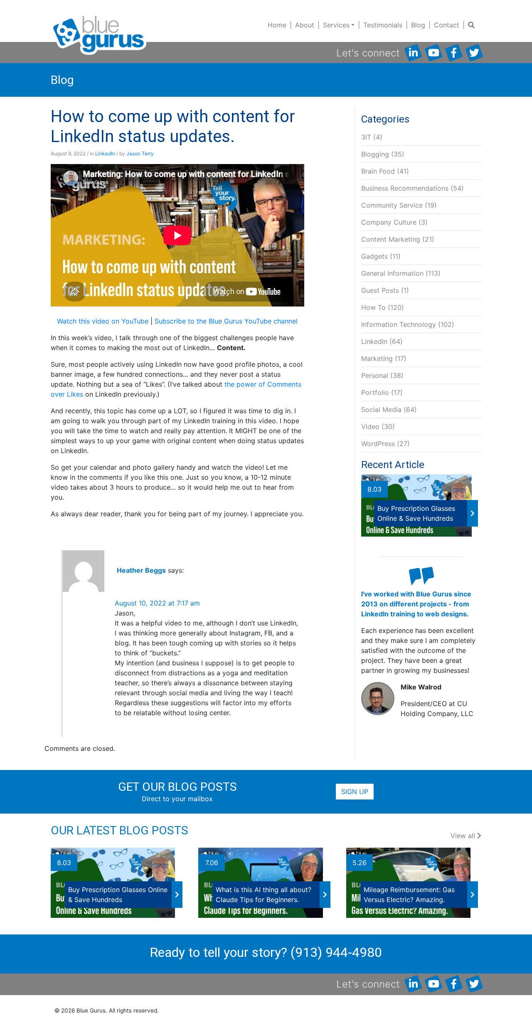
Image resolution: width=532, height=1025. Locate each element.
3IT (366, 137)
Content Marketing (390, 239)
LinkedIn (105, 153)
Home (277, 25)
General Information (392, 273)
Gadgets (374, 256)
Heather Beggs (141, 570)
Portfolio (375, 392)
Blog (418, 25)
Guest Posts (380, 290)
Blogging (375, 154)
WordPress (378, 443)
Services (336, 25)
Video (370, 426)
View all (464, 835)
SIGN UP (354, 791)
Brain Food (378, 171)
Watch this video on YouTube (102, 321)
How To (373, 307)
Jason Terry (140, 153)
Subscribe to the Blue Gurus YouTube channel (226, 321)
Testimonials (382, 25)
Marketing (377, 358)
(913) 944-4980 (336, 952)
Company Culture (388, 222)
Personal (374, 375)
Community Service (392, 205)
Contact (446, 25)
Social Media (381, 409)
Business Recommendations (404, 188)
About (304, 25)
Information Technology (398, 324)
